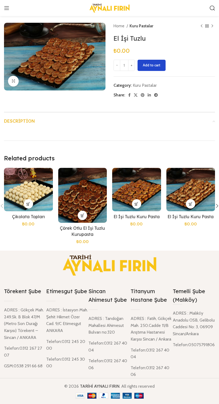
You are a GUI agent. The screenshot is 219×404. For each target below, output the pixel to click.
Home (119, 25)
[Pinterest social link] (142, 95)
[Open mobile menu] (6, 8)
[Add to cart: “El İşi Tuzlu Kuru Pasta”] (136, 204)
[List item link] (194, 344)
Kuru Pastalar (141, 25)
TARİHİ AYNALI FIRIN (99, 386)
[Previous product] (201, 26)
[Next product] (212, 26)
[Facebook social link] (129, 95)
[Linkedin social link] (149, 95)
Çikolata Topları (28, 216)
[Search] (212, 8)
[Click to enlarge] (13, 81)
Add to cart (151, 65)
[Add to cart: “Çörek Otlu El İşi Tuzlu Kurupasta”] (82, 215)
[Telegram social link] (155, 95)
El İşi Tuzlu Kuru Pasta (137, 216)
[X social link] (135, 95)
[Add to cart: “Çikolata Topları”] (28, 204)
